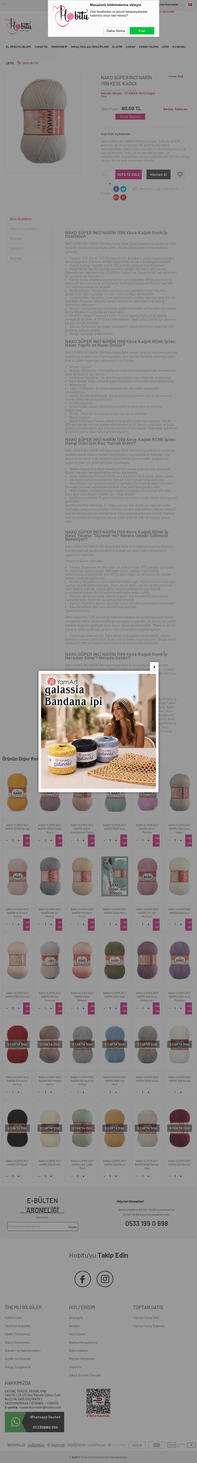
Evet (142, 31)
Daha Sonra (116, 31)
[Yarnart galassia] (98, 787)
